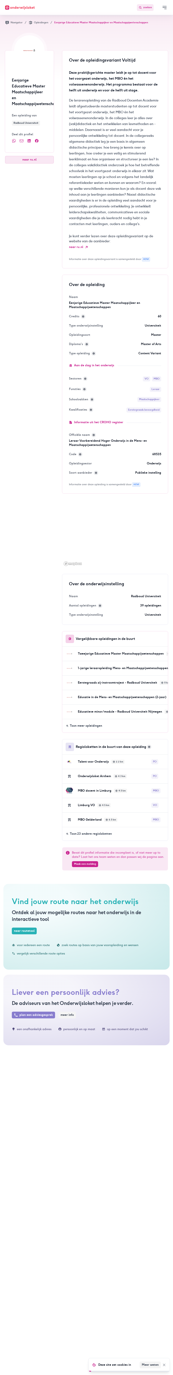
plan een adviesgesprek (36, 1015)
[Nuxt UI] (20, 7)
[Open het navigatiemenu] (164, 7)
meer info (67, 1015)
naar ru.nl (29, 159)
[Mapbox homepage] (73, 563)
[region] (115, 533)
